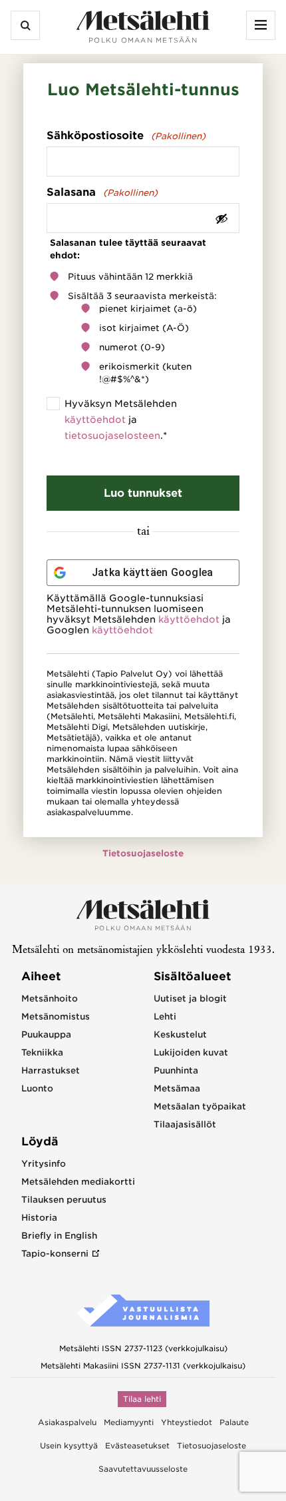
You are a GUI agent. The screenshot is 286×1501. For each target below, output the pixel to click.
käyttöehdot (95, 419)
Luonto (37, 1088)
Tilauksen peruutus (63, 1200)
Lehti (165, 1017)
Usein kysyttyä (69, 1445)
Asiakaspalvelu (67, 1422)
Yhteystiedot (186, 1422)
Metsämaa (177, 1088)
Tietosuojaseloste (143, 853)
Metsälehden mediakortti (78, 1182)
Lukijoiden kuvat (191, 1052)
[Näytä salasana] (221, 218)
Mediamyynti (129, 1422)
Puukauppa (46, 1035)
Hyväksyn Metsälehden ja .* (121, 419)
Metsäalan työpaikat (200, 1106)
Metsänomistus (55, 1017)
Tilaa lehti (142, 1399)
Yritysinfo (43, 1164)
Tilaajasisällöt (185, 1124)
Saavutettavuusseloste (143, 1469)
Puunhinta (176, 1070)
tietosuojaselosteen (112, 435)
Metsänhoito (49, 999)
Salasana (102, 192)
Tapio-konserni (54, 1254)
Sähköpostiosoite (126, 135)
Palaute (234, 1422)
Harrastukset (50, 1070)
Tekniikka (42, 1052)
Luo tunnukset (143, 493)
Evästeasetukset (137, 1445)
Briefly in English (59, 1236)
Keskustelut (180, 1035)
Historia (39, 1218)
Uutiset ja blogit (190, 999)
